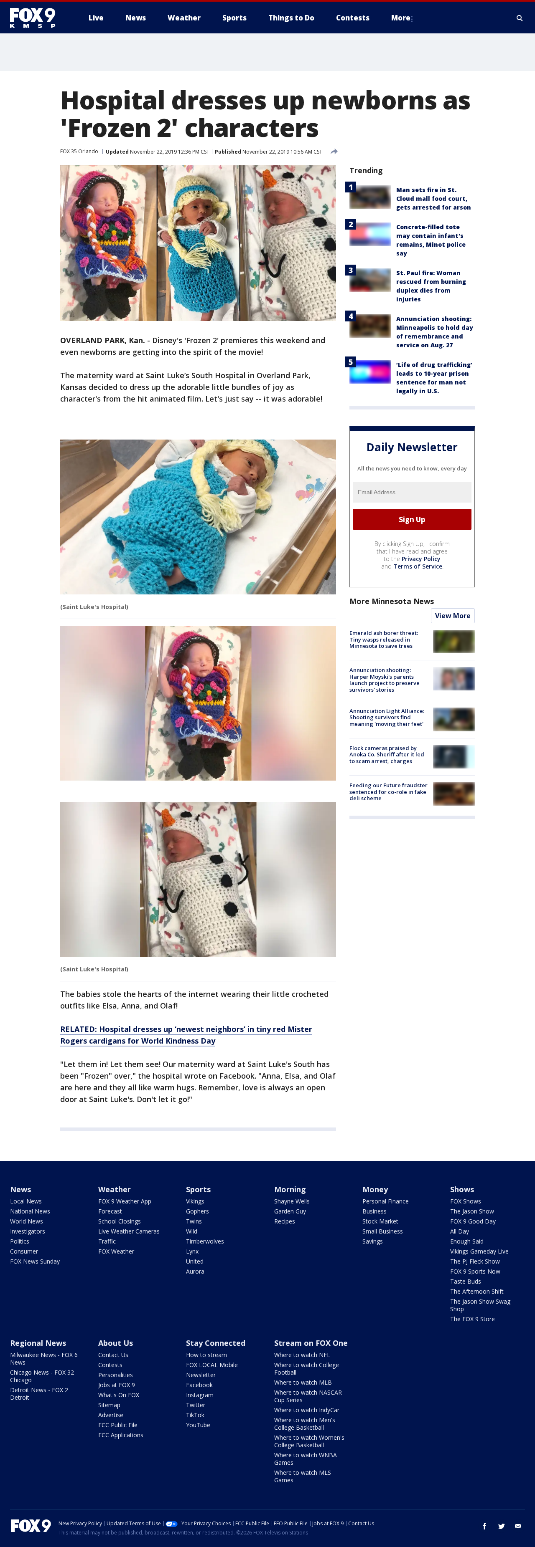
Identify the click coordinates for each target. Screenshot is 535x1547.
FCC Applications (120, 1435)
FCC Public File (118, 1425)
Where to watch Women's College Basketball (309, 1441)
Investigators (27, 1231)
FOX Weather (116, 1251)
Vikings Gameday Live (479, 1251)
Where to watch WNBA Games (305, 1458)
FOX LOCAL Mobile (212, 1365)
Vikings (195, 1201)
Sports (198, 1189)
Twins (194, 1221)
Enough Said (467, 1241)
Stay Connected (215, 1343)
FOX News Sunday (35, 1261)
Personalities (115, 1375)
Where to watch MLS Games (302, 1476)
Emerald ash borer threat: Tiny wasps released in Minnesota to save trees (383, 639)
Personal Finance (385, 1201)
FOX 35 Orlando (79, 151)
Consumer (24, 1251)
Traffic (107, 1241)
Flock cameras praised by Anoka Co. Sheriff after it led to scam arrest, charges (386, 754)
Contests (110, 1365)
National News (30, 1211)
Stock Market (380, 1221)
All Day (459, 1231)
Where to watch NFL (302, 1355)
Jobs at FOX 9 (116, 1385)
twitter (501, 1526)
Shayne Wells (292, 1201)
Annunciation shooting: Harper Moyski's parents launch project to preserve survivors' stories (384, 679)
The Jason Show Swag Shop (480, 1305)
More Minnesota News (391, 601)
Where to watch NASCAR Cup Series (308, 1396)
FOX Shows (465, 1201)
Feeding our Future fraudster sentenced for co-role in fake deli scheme (388, 791)
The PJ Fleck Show (475, 1261)
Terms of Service (417, 566)
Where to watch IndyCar (306, 1410)
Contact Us (113, 1355)
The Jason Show (472, 1211)
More (400, 18)
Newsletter (201, 1375)
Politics (19, 1241)
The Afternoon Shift (477, 1291)
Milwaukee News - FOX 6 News (44, 1358)
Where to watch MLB (303, 1382)
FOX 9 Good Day (473, 1221)
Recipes (284, 1221)
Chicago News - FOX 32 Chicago (42, 1376)
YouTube (198, 1425)
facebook (485, 1526)
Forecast (110, 1211)
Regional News (38, 1343)
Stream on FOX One (311, 1343)
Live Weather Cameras (129, 1231)
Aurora (195, 1271)
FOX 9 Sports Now (475, 1271)
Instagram (200, 1395)
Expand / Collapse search (520, 18)
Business (374, 1211)
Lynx (192, 1251)
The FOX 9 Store (472, 1319)
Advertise (110, 1415)
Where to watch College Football (306, 1368)
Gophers (197, 1211)
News (20, 1189)
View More (453, 615)
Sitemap (109, 1405)
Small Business (382, 1231)
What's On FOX (118, 1395)
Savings (372, 1241)
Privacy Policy (421, 559)
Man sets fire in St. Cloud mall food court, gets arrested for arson (433, 198)
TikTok (195, 1415)
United (195, 1261)
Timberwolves (205, 1241)
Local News (26, 1201)
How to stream (206, 1355)
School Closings (119, 1221)
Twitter (195, 1405)
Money (375, 1189)
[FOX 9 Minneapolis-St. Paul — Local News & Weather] (37, 18)
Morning (290, 1189)
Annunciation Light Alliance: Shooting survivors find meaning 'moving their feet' (386, 717)
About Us (115, 1343)
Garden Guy (290, 1211)
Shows (462, 1189)
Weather (114, 1189)
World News (26, 1221)
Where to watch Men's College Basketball (304, 1423)
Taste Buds (465, 1281)
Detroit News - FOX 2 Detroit (39, 1393)
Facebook (199, 1385)
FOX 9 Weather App (124, 1201)
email (518, 1526)
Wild (191, 1231)
